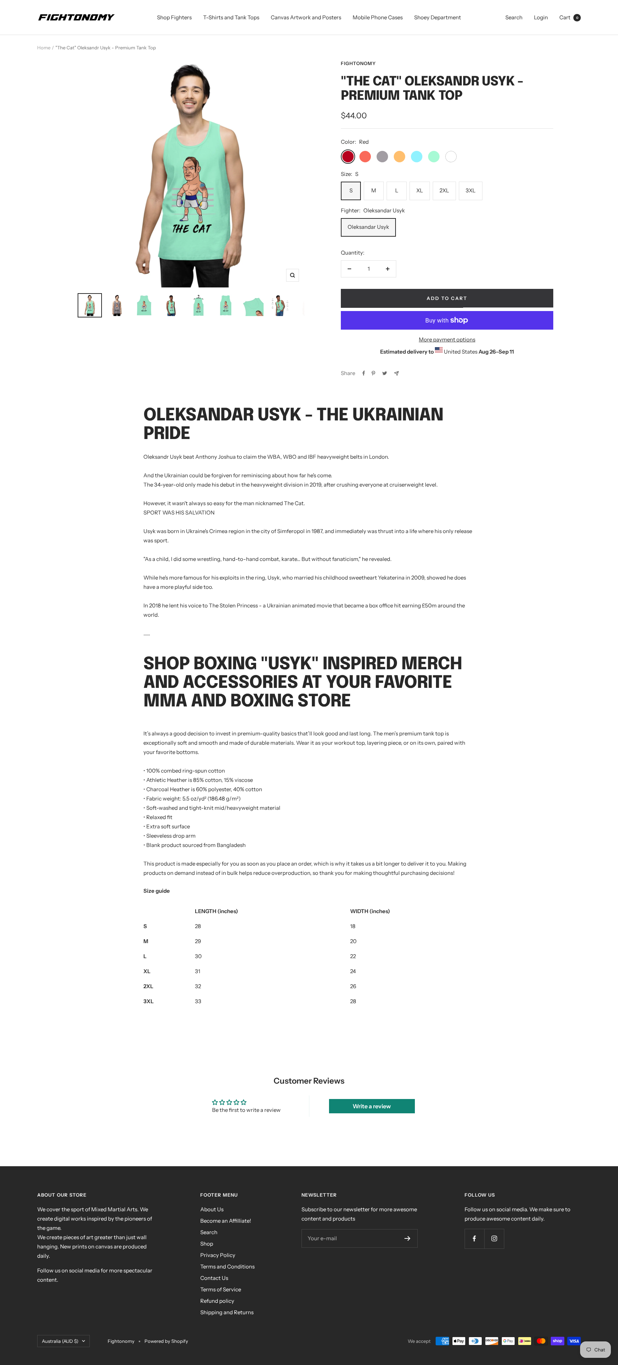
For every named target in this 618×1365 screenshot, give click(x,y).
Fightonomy (358, 63)
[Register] (407, 1238)
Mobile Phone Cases (378, 17)
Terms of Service (220, 1289)
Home (43, 47)
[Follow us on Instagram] (494, 1238)
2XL (444, 190)
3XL (471, 190)
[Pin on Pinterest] (373, 373)
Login (541, 17)
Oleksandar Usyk (368, 226)
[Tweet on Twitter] (385, 373)
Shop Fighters (174, 17)
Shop (206, 1243)
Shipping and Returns (227, 1312)
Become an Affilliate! (225, 1220)
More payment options (447, 339)
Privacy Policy (217, 1255)
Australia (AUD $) (60, 1341)
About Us (212, 1209)
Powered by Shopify (166, 1341)
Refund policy (217, 1300)
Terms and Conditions (227, 1266)
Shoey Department (437, 17)
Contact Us (214, 1278)
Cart (568, 17)
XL (419, 190)
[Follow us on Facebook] (474, 1238)
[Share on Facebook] (363, 373)
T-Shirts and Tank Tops (231, 17)
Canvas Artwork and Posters (306, 17)
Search (514, 17)
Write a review (372, 1106)
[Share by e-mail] (396, 373)
